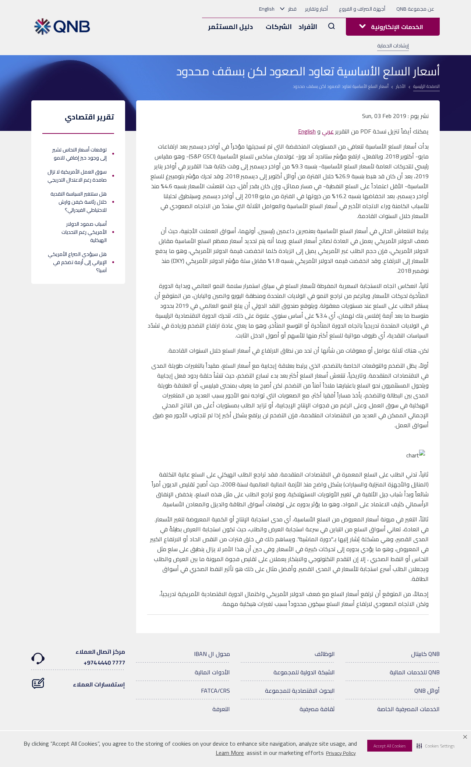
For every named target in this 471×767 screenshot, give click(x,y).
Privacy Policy (341, 753)
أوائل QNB (427, 690)
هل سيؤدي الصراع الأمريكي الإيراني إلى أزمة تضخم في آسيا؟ (77, 262)
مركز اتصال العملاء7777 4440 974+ (100, 657)
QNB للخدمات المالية (415, 672)
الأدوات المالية (212, 672)
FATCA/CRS (215, 690)
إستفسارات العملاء (99, 684)
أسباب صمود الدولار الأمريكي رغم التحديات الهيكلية (84, 232)
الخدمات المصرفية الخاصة (408, 708)
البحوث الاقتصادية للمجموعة (300, 690)
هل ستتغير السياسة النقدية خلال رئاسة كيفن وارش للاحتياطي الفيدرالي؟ (78, 202)
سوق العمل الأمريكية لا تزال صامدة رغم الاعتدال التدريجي (77, 176)
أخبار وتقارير (316, 9)
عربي (328, 131)
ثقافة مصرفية (317, 708)
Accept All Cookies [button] (389, 746)
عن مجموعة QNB (415, 9)
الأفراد (307, 27)
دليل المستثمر (230, 27)
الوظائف (325, 653)
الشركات (279, 27)
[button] (435, 746)
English (267, 9)
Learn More (230, 753)
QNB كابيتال (425, 653)
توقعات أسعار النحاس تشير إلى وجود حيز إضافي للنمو (79, 154)
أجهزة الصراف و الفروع (362, 9)
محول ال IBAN (212, 653)
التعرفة (221, 708)
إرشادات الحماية (393, 45)
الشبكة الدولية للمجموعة (304, 672)
